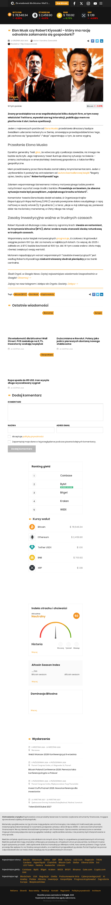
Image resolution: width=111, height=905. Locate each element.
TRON (99, 859)
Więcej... (34, 710)
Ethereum (44, 12)
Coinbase (66, 475)
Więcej (34, 652)
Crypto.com (100, 869)
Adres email (63, 425)
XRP (90, 12)
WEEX (63, 509)
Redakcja (45, 890)
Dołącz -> (72, 283)
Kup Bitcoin (62, 3)
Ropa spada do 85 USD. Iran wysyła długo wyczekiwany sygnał (28, 382)
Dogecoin (89, 859)
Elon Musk (33, 294)
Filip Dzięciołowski (29, 44)
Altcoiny (42, 879)
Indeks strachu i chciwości (49, 608)
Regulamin (65, 890)
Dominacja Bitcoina (44, 693)
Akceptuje (28, 436)
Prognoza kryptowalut (85, 879)
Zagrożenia (103, 879)
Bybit (63, 484)
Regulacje (44, 876)
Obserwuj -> (24, 277)
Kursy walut (41, 519)
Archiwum (96, 890)
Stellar (76, 862)
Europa (98, 313)
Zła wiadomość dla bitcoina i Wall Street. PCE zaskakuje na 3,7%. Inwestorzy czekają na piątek (33, 3)
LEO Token (28, 865)
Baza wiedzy (34, 890)
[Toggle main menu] (101, 3)
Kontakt (54, 890)
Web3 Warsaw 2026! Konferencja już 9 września (52, 754)
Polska (32, 879)
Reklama (14, 890)
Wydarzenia (41, 739)
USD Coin (78, 859)
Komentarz (14, 401)
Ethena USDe (87, 862)
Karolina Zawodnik (48, 40)
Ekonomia (48, 313)
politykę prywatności (33, 436)
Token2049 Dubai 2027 (39, 806)
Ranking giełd (41, 466)
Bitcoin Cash (65, 862)
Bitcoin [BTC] (20, 294)
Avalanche (50, 865)
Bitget (64, 492)
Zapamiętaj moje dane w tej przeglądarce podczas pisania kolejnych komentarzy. (54, 441)
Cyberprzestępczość (91, 876)
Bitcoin (17, 12)
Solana (67, 859)
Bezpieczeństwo (37, 881)
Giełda (54, 876)
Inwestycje (53, 879)
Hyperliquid (39, 862)
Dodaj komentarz (21, 448)
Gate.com (87, 869)
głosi (37, 152)
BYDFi (68, 869)
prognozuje (63, 238)
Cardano (27, 862)
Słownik (23, 890)
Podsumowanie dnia (69, 876)
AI (104, 876)
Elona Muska (51, 128)
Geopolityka (47, 354)
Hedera (39, 865)
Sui (97, 862)
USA (35, 876)
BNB (65, 12)
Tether (47, 859)
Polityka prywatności (81, 890)
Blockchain (25, 876)
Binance (77, 869)
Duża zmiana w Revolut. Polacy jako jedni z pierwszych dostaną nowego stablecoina (78, 341)
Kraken (64, 501)
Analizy (23, 879)
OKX (24, 872)
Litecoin (61, 865)
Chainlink (52, 862)
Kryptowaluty (47, 294)
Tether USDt (44, 547)
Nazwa (12, 425)
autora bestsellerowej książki (73, 173)
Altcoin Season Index (46, 665)
